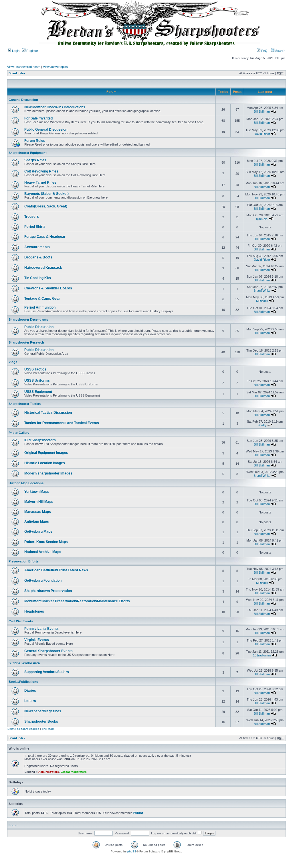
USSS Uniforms (37, 381)
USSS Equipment (38, 392)
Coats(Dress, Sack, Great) (45, 206)
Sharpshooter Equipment (28, 152)
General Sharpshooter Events (48, 651)
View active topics (55, 66)
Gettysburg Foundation (43, 581)
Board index (17, 73)
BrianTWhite (262, 290)
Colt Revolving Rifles (41, 171)
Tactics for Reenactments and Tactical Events (61, 423)
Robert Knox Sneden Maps (46, 542)
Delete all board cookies (23, 728)
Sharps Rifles (35, 160)
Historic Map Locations (26, 483)
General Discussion (23, 99)
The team (48, 728)
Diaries (30, 691)
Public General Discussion (45, 130)
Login (15, 50)
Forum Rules (34, 141)
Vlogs (13, 362)
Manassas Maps (37, 512)
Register (31, 50)
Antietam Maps (36, 521)
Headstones (34, 611)
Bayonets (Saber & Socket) (46, 194)
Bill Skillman (262, 111)
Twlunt (138, 813)
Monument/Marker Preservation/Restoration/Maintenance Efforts (77, 601)
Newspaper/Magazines (42, 711)
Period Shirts (34, 227)
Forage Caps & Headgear (45, 237)
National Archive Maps (42, 552)
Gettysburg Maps (38, 532)
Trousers (31, 217)
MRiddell (262, 301)
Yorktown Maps (36, 492)
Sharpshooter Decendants (28, 319)
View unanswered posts (23, 66)
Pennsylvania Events (41, 629)
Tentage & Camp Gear (42, 299)
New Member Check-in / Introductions (54, 107)
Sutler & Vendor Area (24, 663)
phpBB (131, 851)
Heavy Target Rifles (40, 183)
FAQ (264, 50)
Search (279, 50)
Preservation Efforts (24, 561)
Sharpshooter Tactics (25, 403)
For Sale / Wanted (38, 118)
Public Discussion (39, 327)
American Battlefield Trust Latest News (56, 570)
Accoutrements (37, 247)
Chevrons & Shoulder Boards (48, 288)
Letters (30, 701)
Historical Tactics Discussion (48, 413)
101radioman (262, 655)
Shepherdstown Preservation (48, 591)
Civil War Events (21, 621)
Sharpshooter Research (26, 342)
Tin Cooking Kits (37, 278)
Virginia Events (36, 640)
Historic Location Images (44, 463)
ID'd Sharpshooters (40, 440)
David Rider (262, 134)
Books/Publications (23, 681)
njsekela (262, 219)
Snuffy (262, 425)
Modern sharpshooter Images (48, 473)
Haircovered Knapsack (43, 268)
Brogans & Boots (38, 257)
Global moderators (74, 771)
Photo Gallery (19, 432)
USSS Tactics (35, 369)
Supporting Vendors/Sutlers (46, 672)
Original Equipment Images (46, 453)
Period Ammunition (40, 307)
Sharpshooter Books (41, 721)
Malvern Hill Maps (38, 502)
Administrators (48, 771)
